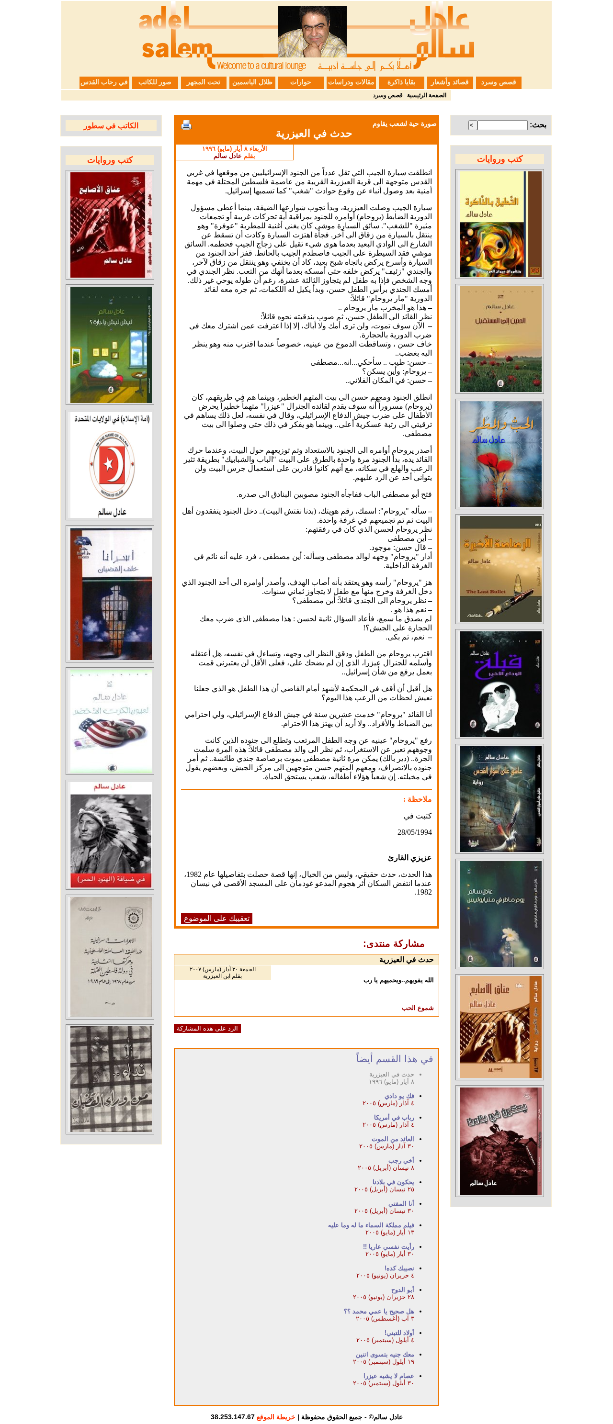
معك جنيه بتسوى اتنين (385, 1354)
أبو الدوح (402, 1289)
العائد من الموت (393, 1139)
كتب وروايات (500, 159)
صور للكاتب (154, 82)
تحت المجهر (203, 82)
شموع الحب (418, 1007)
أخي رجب (401, 1160)
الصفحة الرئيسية (426, 95)
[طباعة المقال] (186, 125)
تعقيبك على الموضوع (217, 918)
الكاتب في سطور (111, 126)
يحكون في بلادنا (393, 1182)
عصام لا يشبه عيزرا (388, 1375)
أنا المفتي (401, 1203)
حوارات (300, 82)
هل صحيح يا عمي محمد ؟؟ (379, 1311)
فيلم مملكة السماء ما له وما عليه (371, 1225)
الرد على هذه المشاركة (207, 1028)
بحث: (538, 125)
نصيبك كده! (399, 1268)
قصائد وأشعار (450, 82)
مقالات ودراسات (351, 82)
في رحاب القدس (104, 82)
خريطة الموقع (276, 1417)
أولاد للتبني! (399, 1332)
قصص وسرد (498, 82)
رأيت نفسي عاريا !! (388, 1246)
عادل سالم (228, 155)
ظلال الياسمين (252, 82)
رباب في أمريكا (394, 1117)
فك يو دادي (399, 1095)
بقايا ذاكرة (401, 82)
